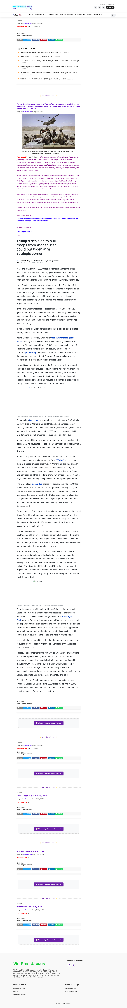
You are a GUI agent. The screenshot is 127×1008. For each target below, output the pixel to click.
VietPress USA (22, 6)
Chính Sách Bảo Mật (71, 991)
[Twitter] (99, 7)
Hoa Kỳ (31, 14)
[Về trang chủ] (16, 15)
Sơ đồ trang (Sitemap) (19, 994)
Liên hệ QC (110, 7)
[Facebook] (95, 7)
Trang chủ (19, 20)
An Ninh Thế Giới (53, 14)
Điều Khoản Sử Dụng (71, 988)
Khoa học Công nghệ (66, 14)
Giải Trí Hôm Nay (80, 14)
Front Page (38, 101)
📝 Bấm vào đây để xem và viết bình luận (48, 723)
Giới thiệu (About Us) (19, 988)
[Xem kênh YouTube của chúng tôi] (73, 965)
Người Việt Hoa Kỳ (40, 14)
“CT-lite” (60, 460)
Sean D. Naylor (26, 261)
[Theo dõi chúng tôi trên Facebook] (69, 965)
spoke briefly (49, 165)
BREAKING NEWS (29, 101)
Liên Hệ (15, 991)
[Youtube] (103, 7)
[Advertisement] (96, 52)
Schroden (34, 420)
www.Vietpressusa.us (24, 35)
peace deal (37, 483)
